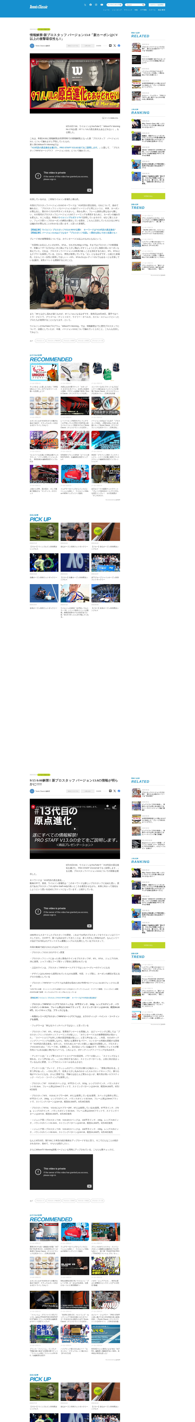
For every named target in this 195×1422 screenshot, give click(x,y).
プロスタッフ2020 (69, 341)
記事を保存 (88, 45)
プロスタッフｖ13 (97, 341)
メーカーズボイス (43, 29)
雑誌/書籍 (161, 10)
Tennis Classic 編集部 (42, 45)
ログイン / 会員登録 (157, 5)
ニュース (106, 10)
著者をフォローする (73, 45)
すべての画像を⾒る (111, 118)
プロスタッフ (40, 341)
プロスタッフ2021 (83, 341)
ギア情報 (143, 10)
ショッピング (117, 10)
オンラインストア (113, 5)
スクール (152, 10)
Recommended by (110, 499)
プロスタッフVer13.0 (53, 341)
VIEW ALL (148, 196)
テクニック (128, 10)
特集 (136, 10)
